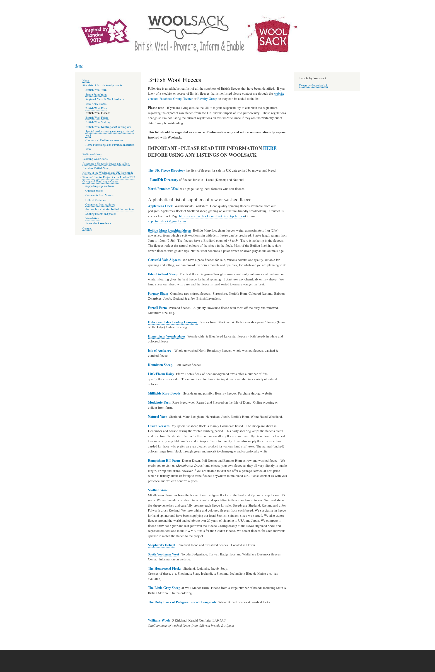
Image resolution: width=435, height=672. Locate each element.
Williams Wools (159, 620)
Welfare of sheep (92, 154)
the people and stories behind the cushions (109, 209)
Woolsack (317, 18)
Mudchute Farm (159, 402)
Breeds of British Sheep (96, 168)
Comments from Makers (99, 195)
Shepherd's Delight (161, 544)
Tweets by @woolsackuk (313, 85)
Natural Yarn (157, 416)
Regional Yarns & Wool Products (104, 99)
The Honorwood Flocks (164, 568)
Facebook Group (170, 98)
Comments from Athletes (100, 204)
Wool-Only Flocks (95, 104)
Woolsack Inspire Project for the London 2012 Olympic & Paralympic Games (108, 179)
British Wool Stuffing (97, 122)
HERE (270, 147)
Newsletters (92, 218)
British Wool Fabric (97, 118)
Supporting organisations (99, 186)
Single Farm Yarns (96, 94)
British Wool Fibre (96, 108)
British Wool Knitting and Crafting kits (108, 127)
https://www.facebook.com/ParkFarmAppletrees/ (212, 216)
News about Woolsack (98, 223)
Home (78, 65)
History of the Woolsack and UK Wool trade (107, 173)
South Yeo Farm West (163, 554)
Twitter (188, 98)
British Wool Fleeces (97, 113)
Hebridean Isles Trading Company (173, 321)
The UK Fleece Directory (166, 170)
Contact (87, 228)
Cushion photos (94, 191)
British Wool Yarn (95, 90)
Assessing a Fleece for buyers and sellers (106, 163)
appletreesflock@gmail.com (167, 221)
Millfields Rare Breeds (164, 393)
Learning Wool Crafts (95, 159)
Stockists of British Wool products (102, 85)
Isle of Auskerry (159, 350)
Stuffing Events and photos (100, 214)
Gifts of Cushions (95, 200)
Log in (355, 4)
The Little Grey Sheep (164, 587)
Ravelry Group (207, 98)
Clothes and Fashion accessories (104, 140)
